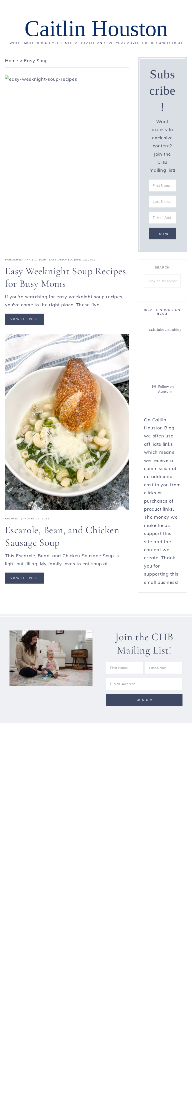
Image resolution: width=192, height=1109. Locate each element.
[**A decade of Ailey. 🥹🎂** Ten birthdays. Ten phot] (152, 346)
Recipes (11, 518)
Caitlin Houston (96, 28)
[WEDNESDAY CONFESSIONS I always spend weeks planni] (172, 346)
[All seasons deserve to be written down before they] (172, 358)
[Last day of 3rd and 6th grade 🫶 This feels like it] (172, 371)
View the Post (24, 319)
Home (11, 60)
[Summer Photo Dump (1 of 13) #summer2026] (152, 358)
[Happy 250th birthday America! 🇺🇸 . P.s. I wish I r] (152, 371)
